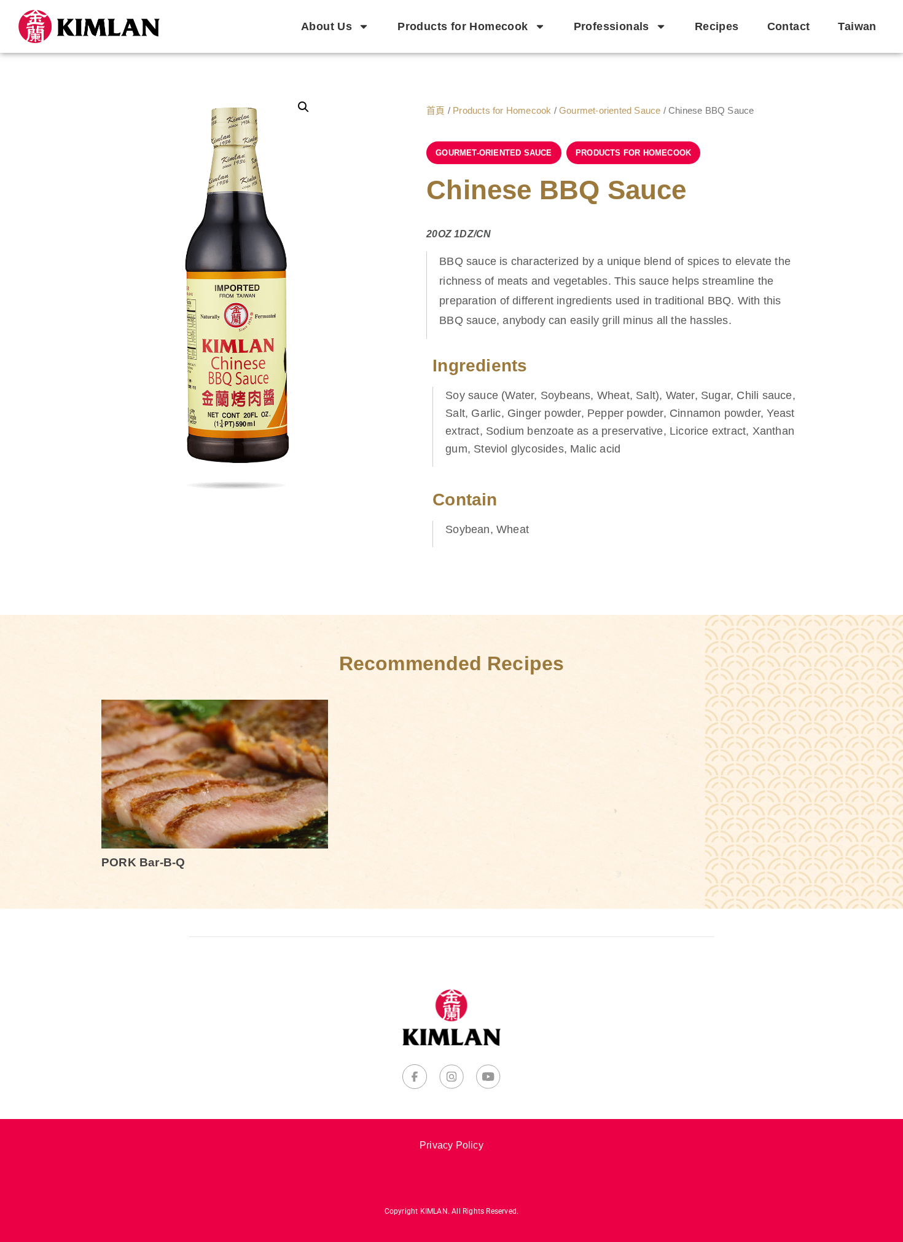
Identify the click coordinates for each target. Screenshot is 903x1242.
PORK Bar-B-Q (143, 862)
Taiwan (857, 26)
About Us (326, 26)
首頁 (435, 111)
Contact (788, 26)
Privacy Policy (451, 1145)
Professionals (611, 26)
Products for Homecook (462, 26)
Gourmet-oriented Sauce (609, 111)
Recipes (717, 26)
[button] (303, 107)
